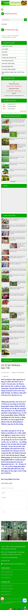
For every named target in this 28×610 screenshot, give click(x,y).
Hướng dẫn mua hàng (6, 586)
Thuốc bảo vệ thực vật (9, 57)
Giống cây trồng (7, 46)
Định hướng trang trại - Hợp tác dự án (13, 73)
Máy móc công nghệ (8, 63)
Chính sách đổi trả (5, 577)
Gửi (4, 512)
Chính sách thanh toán (6, 572)
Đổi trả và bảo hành (6, 591)
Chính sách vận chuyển (7, 574)
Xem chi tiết (23, 111)
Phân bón (5, 55)
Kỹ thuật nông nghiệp (9, 69)
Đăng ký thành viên (6, 594)
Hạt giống (5, 49)
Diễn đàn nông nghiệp (13, 35)
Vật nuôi (4, 52)
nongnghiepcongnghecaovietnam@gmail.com (14, 563)
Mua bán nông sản (7, 66)
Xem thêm (12, 181)
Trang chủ (3, 35)
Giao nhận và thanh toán (7, 588)
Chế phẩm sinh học (7, 60)
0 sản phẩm (4, 24)
